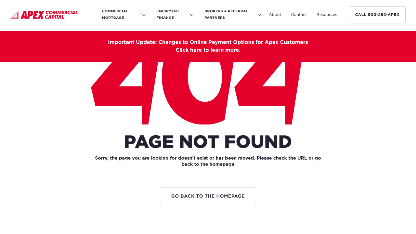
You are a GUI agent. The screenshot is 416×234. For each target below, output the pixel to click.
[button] (275, 14)
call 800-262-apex (377, 15)
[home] (44, 16)
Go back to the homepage (208, 197)
